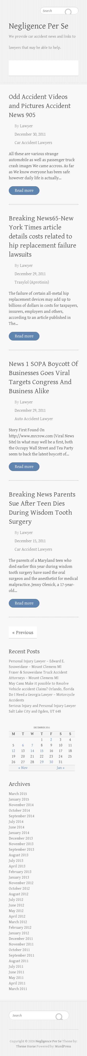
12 (13, 751)
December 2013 (21, 838)
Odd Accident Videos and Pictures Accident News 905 (40, 106)
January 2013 (19, 877)
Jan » (60, 768)
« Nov (23, 768)
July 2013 (16, 861)
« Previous (22, 632)
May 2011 (16, 978)
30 (51, 762)
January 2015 (19, 799)
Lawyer (26, 126)
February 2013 (20, 872)
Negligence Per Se (38, 26)
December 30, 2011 (30, 134)
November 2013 (21, 844)
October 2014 (19, 810)
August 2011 (19, 961)
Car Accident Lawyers (33, 142)
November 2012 (21, 883)
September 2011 (21, 955)
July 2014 (16, 822)
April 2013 (17, 866)
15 (42, 751)
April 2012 (17, 916)
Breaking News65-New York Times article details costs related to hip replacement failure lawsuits (42, 236)
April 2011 (17, 983)
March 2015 (18, 794)
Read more (24, 190)
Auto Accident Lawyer (34, 418)
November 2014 (21, 805)
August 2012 (19, 894)
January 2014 (19, 833)
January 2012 (19, 933)
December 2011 (21, 939)
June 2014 (16, 827)
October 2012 (19, 888)
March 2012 (18, 922)
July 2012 (16, 900)
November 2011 (21, 944)
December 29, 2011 (30, 273)
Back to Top (81, 1050)
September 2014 (21, 816)
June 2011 (16, 972)
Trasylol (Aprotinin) (32, 282)
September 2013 (21, 849)
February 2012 (20, 927)
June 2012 (16, 905)
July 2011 (16, 966)
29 (42, 762)
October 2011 (19, 950)
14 (32, 751)
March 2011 (18, 989)
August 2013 (19, 855)
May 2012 (16, 911)
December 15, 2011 (30, 541)
